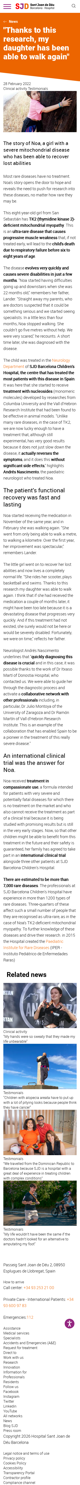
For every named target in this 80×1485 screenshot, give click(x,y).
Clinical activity (15, 88)
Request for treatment (20, 1347)
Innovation (11, 1367)
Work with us (13, 1357)
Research (10, 1362)
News (13, 21)
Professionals (14, 1377)
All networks (12, 1415)
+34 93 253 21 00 (39, 1287)
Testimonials (38, 88)
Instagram (11, 1396)
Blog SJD (10, 1425)
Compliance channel (19, 1482)
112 (30, 1317)
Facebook (11, 1391)
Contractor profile (16, 1477)
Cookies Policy (14, 1463)
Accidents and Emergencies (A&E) (29, 1342)
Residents (11, 1381)
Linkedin (9, 1406)
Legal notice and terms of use (26, 1453)
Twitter (8, 1401)
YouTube (10, 1411)
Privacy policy (14, 1458)
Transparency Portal (19, 1472)
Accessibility (13, 1468)
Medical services (16, 1333)
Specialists (11, 1338)
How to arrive (13, 1282)
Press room (12, 1430)
